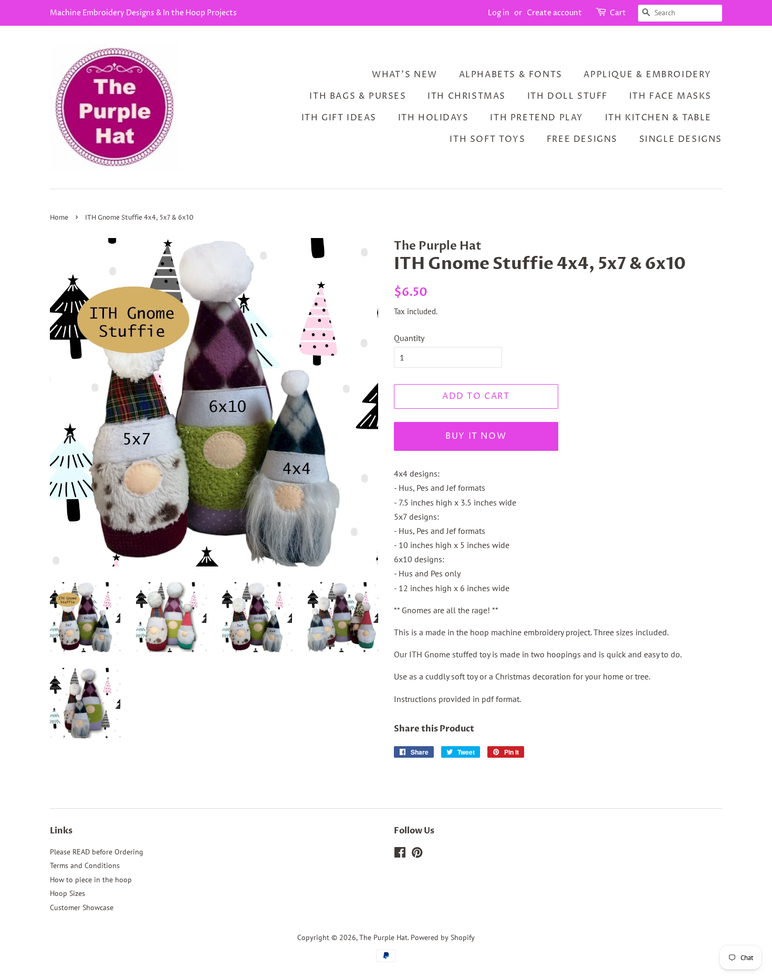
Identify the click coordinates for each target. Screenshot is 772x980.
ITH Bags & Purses (357, 96)
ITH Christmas (466, 96)
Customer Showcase (81, 907)
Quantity (409, 338)
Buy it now (475, 436)
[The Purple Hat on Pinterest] (417, 854)
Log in (498, 13)
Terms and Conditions (85, 865)
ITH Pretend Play (536, 117)
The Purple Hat (383, 937)
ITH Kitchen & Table (658, 117)
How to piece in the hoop (91, 879)
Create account (554, 13)
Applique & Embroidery (647, 74)
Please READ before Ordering (96, 852)
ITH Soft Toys (487, 139)
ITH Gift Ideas (339, 117)
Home (59, 217)
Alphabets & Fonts (510, 74)
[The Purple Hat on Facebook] (400, 854)
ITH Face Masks (670, 96)
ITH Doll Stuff (567, 96)
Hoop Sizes (67, 893)
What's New (404, 74)
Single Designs (680, 139)
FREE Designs (582, 139)
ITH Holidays (433, 117)
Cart (618, 13)
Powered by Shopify (443, 937)
